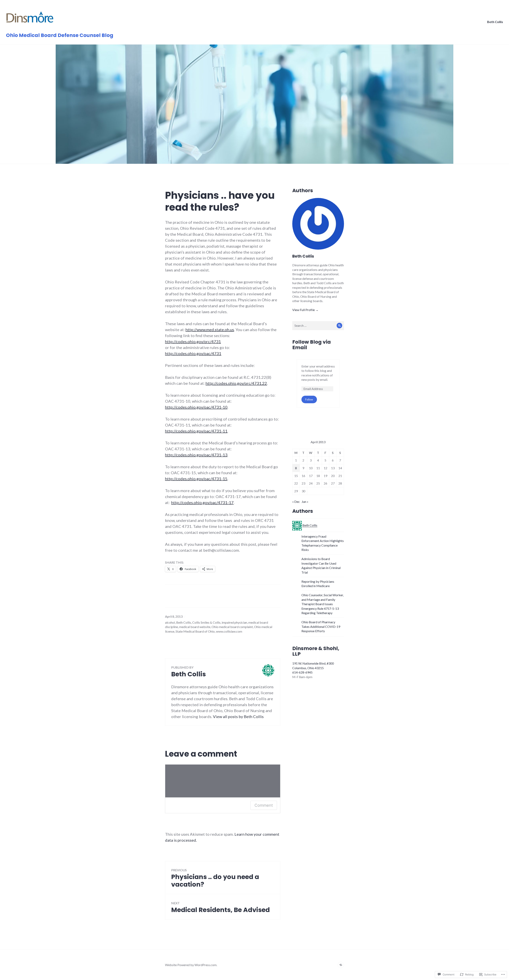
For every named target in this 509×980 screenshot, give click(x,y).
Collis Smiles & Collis (206, 622)
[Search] (339, 325)
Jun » (305, 501)
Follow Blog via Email (311, 344)
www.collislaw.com (229, 631)
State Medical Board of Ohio (195, 631)
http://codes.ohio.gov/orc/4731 (193, 341)
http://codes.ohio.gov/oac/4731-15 (196, 478)
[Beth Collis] (341, 965)
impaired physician (234, 622)
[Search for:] (318, 325)
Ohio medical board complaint (232, 627)
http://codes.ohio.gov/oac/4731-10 (196, 407)
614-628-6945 (302, 672)
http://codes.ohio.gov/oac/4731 (193, 353)
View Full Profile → (305, 310)
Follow (309, 399)
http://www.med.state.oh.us (210, 329)
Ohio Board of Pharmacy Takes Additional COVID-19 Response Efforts (320, 626)
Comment (263, 805)
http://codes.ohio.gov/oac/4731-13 (196, 454)
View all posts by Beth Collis (238, 716)
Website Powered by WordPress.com (191, 965)
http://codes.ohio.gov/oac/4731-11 (196, 430)
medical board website (194, 627)
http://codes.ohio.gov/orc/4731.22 (236, 383)
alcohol (170, 622)
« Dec (296, 501)
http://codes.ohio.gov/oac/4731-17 (202, 502)
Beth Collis (495, 22)
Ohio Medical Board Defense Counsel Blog (59, 35)
